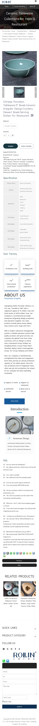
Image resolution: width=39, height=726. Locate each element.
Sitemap (33, 721)
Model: (5, 152)
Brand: (5, 155)
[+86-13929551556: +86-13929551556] (4, 660)
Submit (19, 706)
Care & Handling (19, 6)
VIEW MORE (14, 401)
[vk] (11, 648)
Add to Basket (26, 146)
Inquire (10, 146)
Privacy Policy (25, 721)
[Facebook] (15, 648)
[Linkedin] (3, 648)
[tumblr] (19, 648)
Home (6, 6)
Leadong (24, 724)
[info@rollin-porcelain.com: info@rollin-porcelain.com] (7, 660)
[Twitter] (7, 648)
